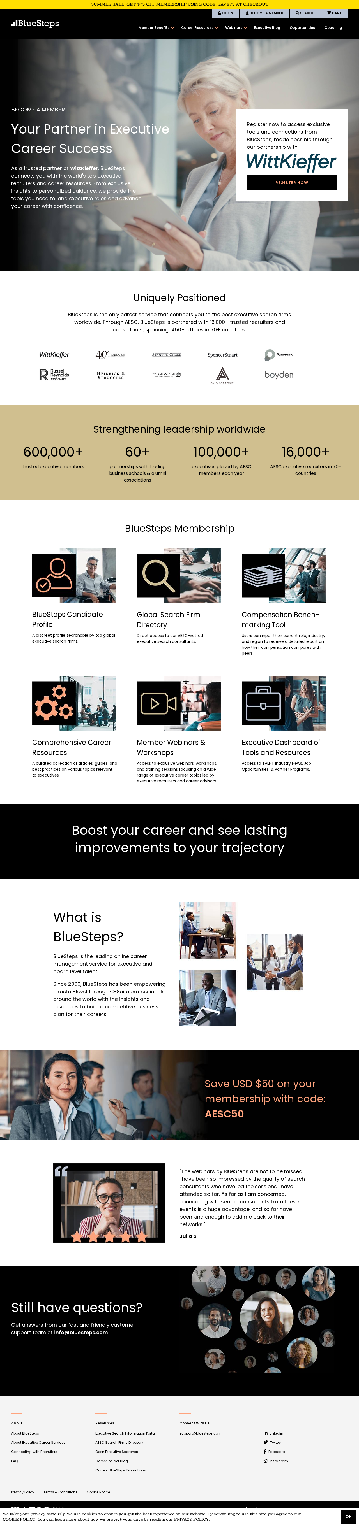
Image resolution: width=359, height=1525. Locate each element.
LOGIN (227, 13)
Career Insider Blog (111, 1461)
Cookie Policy (19, 1519)
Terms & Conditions (60, 1492)
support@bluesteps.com (201, 1433)
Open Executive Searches (116, 1451)
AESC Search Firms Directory (119, 1442)
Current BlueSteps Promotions (120, 1470)
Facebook (276, 1451)
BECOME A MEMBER (266, 13)
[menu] (240, 27)
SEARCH (306, 13)
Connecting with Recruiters (34, 1451)
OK (349, 1516)
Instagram (278, 1461)
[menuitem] (155, 27)
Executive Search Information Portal (125, 1433)
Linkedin (276, 1433)
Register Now (291, 182)
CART (336, 13)
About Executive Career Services (38, 1442)
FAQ (14, 1461)
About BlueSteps (25, 1433)
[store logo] (35, 24)
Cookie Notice (98, 1492)
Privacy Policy (22, 1492)
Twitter (275, 1442)
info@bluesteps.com (81, 1332)
